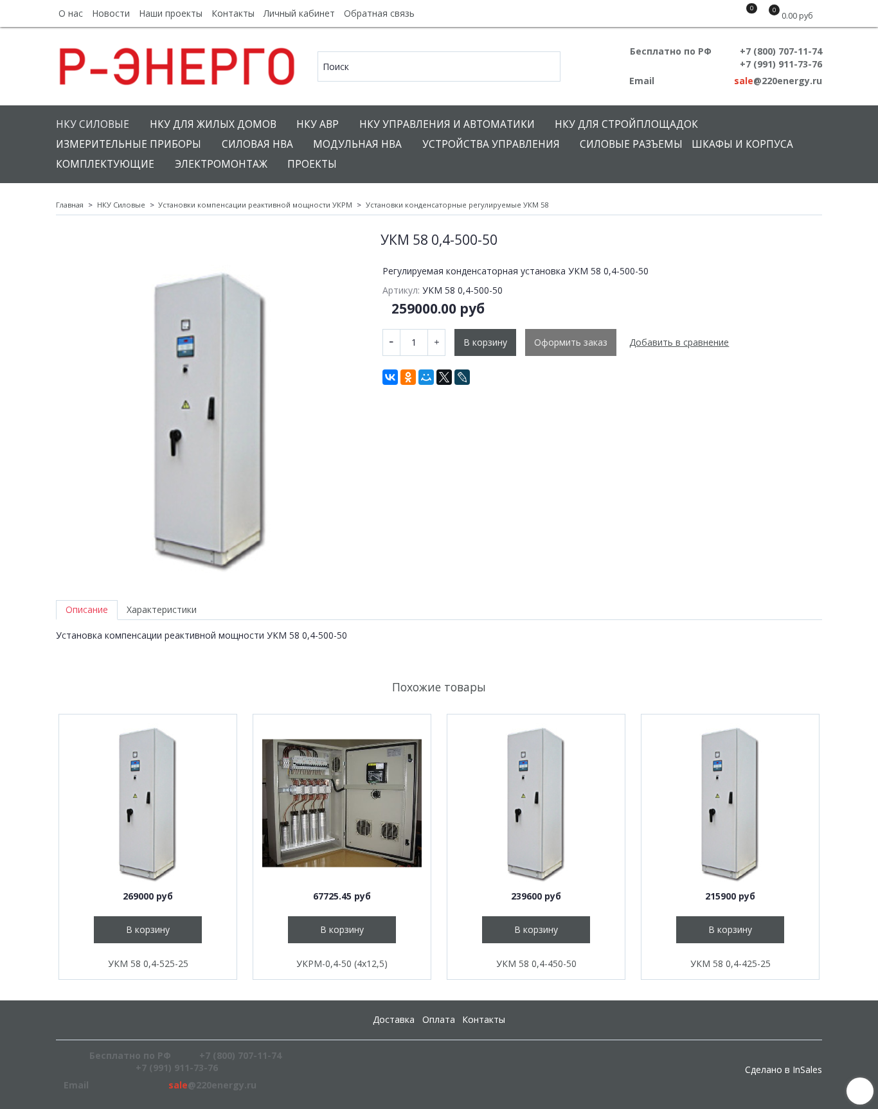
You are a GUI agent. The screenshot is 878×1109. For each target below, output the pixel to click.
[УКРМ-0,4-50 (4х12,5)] (342, 803)
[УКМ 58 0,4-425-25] (730, 803)
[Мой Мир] (426, 377)
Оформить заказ (570, 342)
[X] (444, 377)
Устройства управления (491, 144)
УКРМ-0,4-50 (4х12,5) (342, 963)
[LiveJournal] (462, 377)
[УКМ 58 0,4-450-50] (536, 803)
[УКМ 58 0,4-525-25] (148, 803)
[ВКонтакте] (390, 377)
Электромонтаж (221, 164)
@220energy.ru (778, 81)
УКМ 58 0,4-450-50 (536, 963)
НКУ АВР (317, 124)
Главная (70, 204)
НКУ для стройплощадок (626, 124)
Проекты (312, 164)
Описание (87, 609)
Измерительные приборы (128, 144)
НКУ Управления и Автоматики (447, 124)
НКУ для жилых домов (213, 124)
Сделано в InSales (783, 1069)
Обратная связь (379, 13)
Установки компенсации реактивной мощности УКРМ (255, 204)
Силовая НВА (257, 144)
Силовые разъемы (631, 144)
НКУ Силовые (92, 124)
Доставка (394, 1019)
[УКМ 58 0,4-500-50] (210, 419)
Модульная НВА (357, 144)
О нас (70, 13)
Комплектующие (105, 164)
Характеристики (162, 609)
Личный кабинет (299, 13)
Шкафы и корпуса (742, 144)
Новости (111, 13)
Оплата (438, 1019)
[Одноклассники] (408, 377)
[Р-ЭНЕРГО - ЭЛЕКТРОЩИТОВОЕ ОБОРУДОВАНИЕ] (178, 63)
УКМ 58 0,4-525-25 (148, 963)
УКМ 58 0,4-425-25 (730, 963)
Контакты (233, 13)
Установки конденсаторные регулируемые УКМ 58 (457, 204)
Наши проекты (170, 13)
